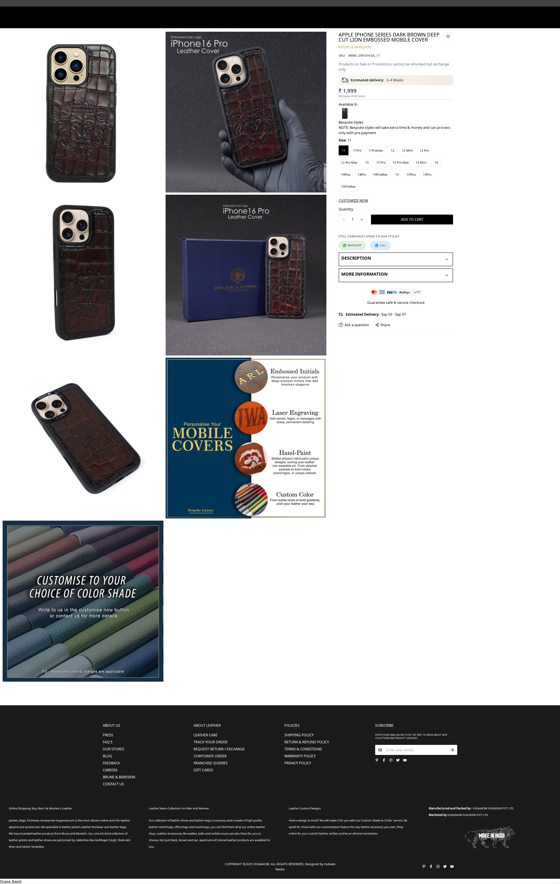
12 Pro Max (349, 162)
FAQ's (107, 742)
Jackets (13, 820)
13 (367, 162)
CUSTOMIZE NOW (353, 200)
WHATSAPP (354, 245)
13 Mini (421, 162)
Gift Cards (203, 770)
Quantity (346, 209)
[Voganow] (280, 13)
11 (343, 150)
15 (397, 174)
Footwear (213, 23)
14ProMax (380, 174)
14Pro (362, 174)
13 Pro (380, 162)
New (194, 23)
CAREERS (110, 770)
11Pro (357, 150)
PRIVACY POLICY (297, 763)
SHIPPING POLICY (299, 735)
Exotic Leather (175, 23)
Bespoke (335, 23)
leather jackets (18, 840)
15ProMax (348, 186)
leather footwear (92, 827)
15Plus (411, 174)
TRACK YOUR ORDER (211, 742)
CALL (383, 245)
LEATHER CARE (205, 735)
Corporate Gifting (360, 23)
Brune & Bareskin (119, 777)
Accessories (259, 23)
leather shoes (179, 820)
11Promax (375, 150)
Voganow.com (65, 820)
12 (392, 150)
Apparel (236, 23)
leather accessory (372, 827)
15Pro (427, 174)
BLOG (107, 756)
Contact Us (113, 784)
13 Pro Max (400, 162)
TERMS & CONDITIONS (303, 749)
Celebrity (299, 23)
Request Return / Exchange (219, 749)
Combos (318, 23)
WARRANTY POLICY (300, 756)
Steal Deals (387, 23)
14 (436, 162)
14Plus (346, 174)
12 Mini (407, 150)
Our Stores (113, 749)
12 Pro (424, 150)
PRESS (108, 735)
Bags (280, 23)
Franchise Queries (211, 763)
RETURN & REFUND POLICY (306, 742)
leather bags (118, 827)
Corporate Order (210, 756)
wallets (192, 833)
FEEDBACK (111, 763)
